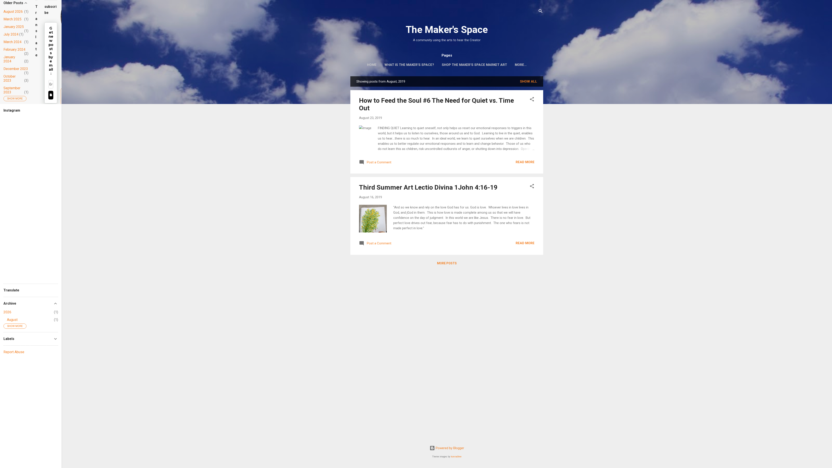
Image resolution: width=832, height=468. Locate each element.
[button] (532, 100)
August (12, 320)
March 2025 (12, 19)
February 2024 (14, 49)
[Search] (540, 11)
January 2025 (13, 27)
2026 (7, 312)
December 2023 (15, 69)
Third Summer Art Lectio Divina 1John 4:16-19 (428, 187)
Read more (525, 162)
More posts (447, 263)
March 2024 (12, 42)
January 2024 (9, 59)
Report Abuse (13, 352)
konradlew (456, 456)
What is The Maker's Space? (409, 65)
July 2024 (10, 34)
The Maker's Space (447, 29)
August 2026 (13, 12)
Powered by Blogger (449, 448)
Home (372, 65)
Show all (528, 81)
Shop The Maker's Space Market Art (474, 65)
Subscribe (51, 95)
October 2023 (9, 78)
